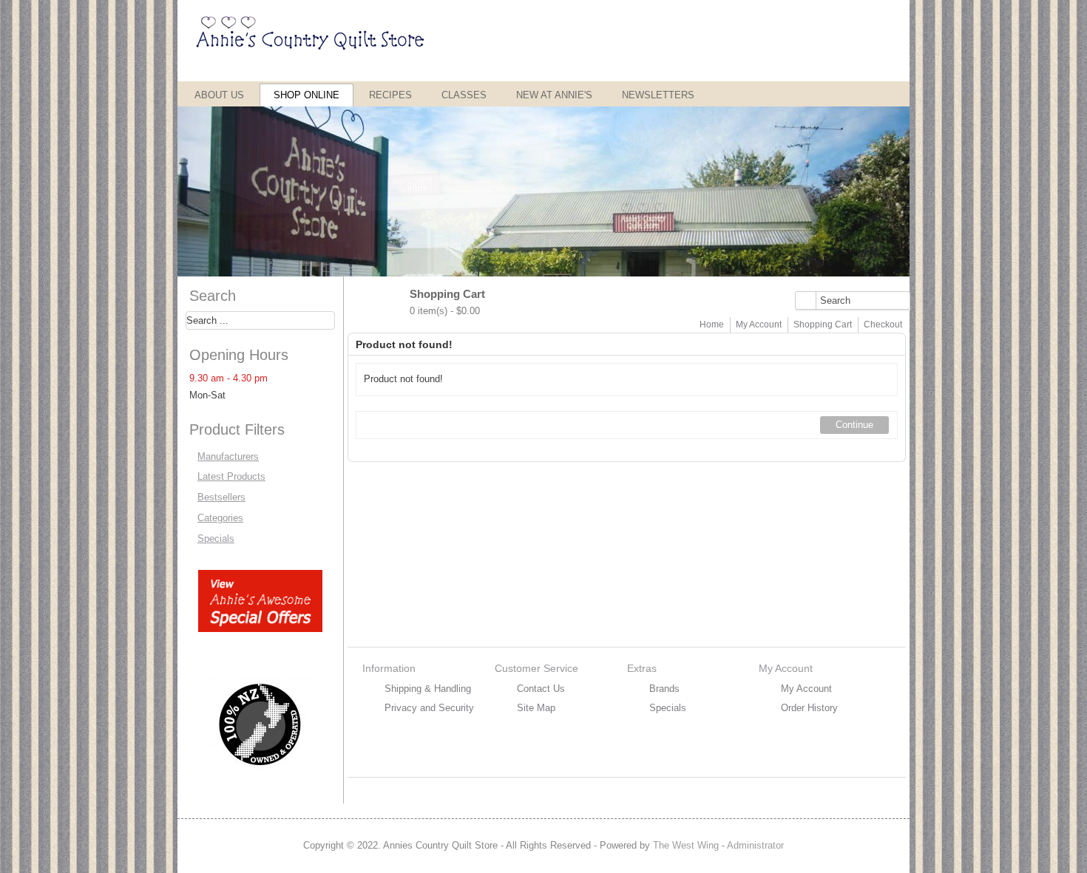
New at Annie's (554, 95)
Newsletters (658, 95)
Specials (215, 538)
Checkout (883, 324)
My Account (759, 324)
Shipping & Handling (428, 688)
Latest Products (231, 476)
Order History (809, 707)
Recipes (390, 95)
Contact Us (541, 688)
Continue (854, 424)
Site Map (536, 707)
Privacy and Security (429, 707)
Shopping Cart (822, 324)
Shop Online (306, 95)
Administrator (755, 845)
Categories (220, 517)
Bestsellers (221, 497)
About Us (219, 95)
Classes (464, 95)
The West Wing (686, 845)
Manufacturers (228, 456)
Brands (664, 688)
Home (712, 324)
